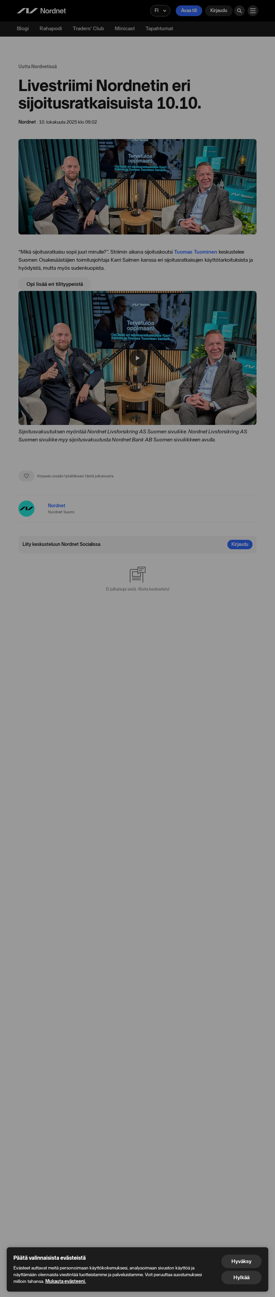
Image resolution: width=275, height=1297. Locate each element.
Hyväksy (241, 1261)
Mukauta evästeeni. (65, 1281)
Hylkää (241, 1277)
